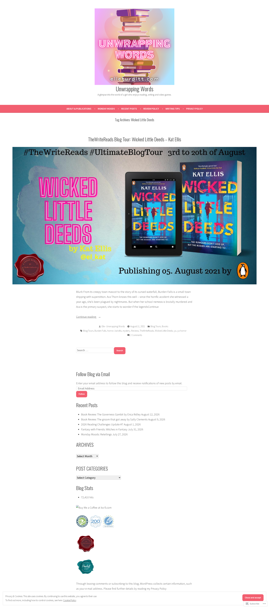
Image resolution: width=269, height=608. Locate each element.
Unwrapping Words (134, 88)
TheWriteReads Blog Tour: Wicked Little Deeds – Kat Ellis (134, 139)
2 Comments (136, 335)
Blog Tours (156, 326)
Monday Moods (106, 108)
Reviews (135, 330)
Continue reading (86, 317)
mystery (126, 330)
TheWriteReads (147, 330)
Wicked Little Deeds (164, 330)
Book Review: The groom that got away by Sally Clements (114, 419)
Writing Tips (172, 108)
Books (165, 326)
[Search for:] (95, 350)
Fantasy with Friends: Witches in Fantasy (104, 429)
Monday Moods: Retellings (96, 434)
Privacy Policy (194, 108)
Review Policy (151, 108)
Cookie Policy (69, 600)
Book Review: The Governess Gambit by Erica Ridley (111, 414)
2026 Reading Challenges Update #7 (102, 424)
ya (175, 330)
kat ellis (118, 330)
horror (110, 330)
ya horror (181, 330)
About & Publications (78, 108)
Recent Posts (129, 108)
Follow (82, 394)
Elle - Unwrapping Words (113, 326)
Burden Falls (100, 330)
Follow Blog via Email (93, 374)
